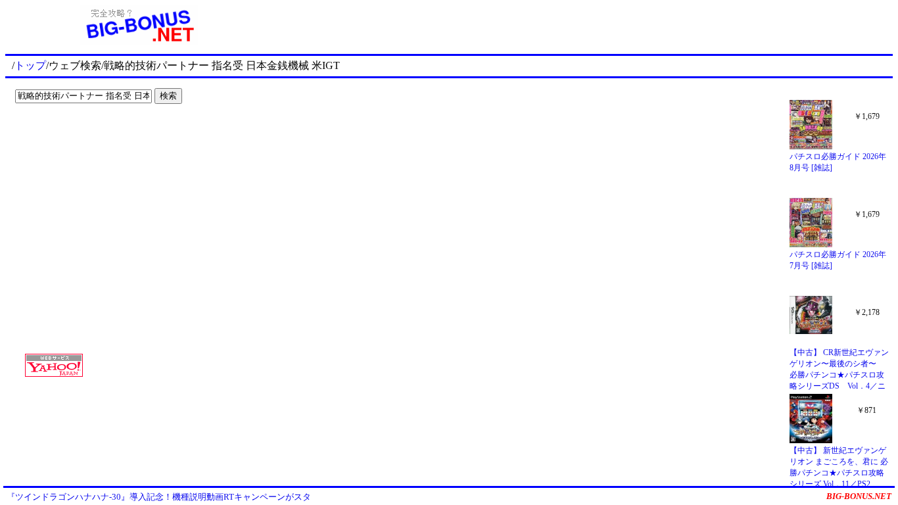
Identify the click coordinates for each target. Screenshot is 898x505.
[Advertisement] (92, 135)
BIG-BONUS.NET (858, 496)
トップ (30, 65)
